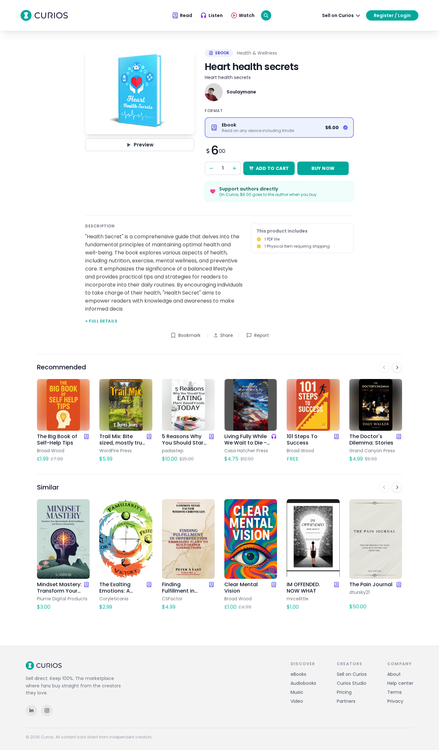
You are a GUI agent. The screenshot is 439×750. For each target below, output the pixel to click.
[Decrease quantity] (211, 168)
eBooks (298, 674)
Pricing (344, 692)
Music (297, 692)
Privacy (395, 701)
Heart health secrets (228, 77)
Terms (394, 692)
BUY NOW (323, 168)
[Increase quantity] (234, 168)
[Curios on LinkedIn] (31, 710)
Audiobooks (303, 683)
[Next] (397, 367)
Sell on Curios (352, 674)
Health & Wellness (257, 53)
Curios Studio (351, 683)
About (394, 674)
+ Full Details (101, 321)
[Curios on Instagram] (47, 710)
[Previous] (384, 367)
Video (297, 701)
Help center (400, 683)
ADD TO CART (272, 168)
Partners (346, 701)
